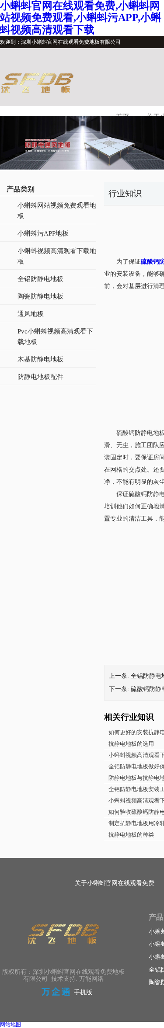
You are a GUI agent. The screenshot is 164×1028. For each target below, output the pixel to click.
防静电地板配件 (40, 376)
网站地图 (10, 1024)
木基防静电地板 (40, 359)
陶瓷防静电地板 (40, 296)
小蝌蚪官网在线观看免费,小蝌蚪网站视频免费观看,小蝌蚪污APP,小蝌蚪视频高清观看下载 (80, 17)
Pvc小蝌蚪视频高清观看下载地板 (55, 336)
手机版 (83, 992)
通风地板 (30, 313)
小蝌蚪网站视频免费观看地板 (56, 210)
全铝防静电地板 (40, 278)
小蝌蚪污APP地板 (43, 233)
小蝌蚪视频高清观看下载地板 (56, 256)
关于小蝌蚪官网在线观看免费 (114, 883)
